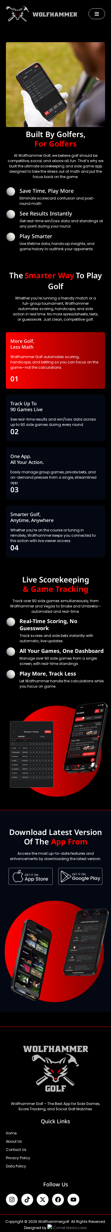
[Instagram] (12, 1199)
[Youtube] (73, 1199)
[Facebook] (58, 1199)
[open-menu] (97, 13)
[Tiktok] (27, 1199)
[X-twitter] (43, 1199)
